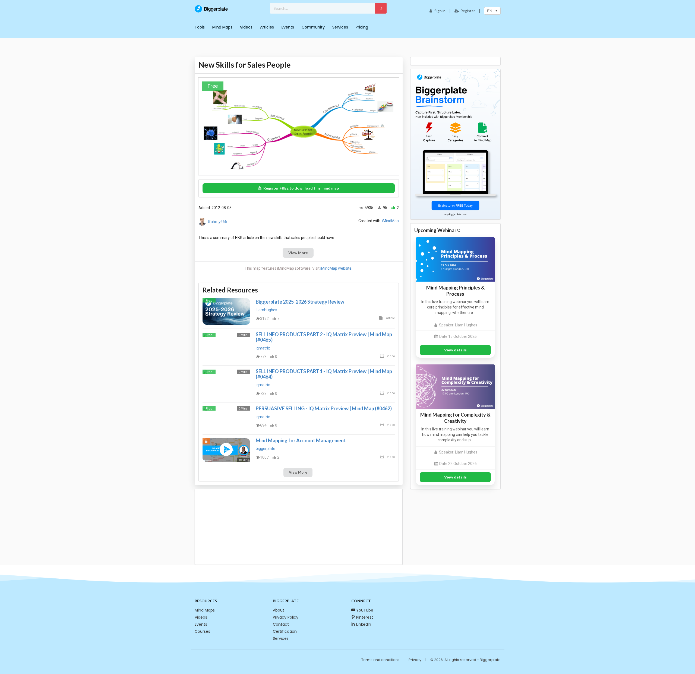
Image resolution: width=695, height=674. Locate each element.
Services (340, 27)
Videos (246, 27)
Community (313, 27)
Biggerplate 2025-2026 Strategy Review (300, 302)
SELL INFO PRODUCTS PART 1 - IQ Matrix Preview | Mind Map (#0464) (324, 374)
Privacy (415, 659)
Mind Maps (222, 27)
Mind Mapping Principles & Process (455, 291)
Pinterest (364, 617)
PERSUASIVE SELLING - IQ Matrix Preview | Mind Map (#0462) (324, 408)
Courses (202, 631)
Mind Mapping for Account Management (301, 440)
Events (288, 27)
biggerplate (265, 448)
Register (467, 10)
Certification (285, 631)
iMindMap (390, 221)
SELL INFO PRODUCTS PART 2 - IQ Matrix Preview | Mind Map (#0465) (324, 337)
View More (298, 252)
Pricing (362, 27)
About (278, 610)
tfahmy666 (217, 221)
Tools (200, 27)
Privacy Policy (285, 617)
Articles (267, 27)
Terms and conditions (380, 659)
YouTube (364, 610)
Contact (281, 624)
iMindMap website (336, 268)
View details (455, 350)
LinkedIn (363, 624)
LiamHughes (266, 310)
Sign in (440, 10)
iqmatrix (263, 348)
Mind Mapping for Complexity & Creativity (455, 418)
